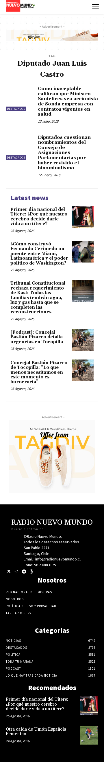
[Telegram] (24, 572)
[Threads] (31, 572)
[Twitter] (9, 572)
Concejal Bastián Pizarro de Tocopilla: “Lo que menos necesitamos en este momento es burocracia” (38, 372)
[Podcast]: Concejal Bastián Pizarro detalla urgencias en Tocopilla (36, 337)
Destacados (16, 109)
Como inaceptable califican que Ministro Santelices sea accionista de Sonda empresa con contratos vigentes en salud (68, 101)
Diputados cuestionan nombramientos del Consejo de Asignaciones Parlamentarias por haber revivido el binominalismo (64, 152)
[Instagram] (16, 572)
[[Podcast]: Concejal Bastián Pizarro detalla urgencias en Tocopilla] (83, 340)
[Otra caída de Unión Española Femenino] (89, 735)
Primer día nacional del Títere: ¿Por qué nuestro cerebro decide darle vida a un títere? (38, 217)
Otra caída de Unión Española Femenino (36, 732)
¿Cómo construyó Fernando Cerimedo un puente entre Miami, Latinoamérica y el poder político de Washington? (39, 253)
